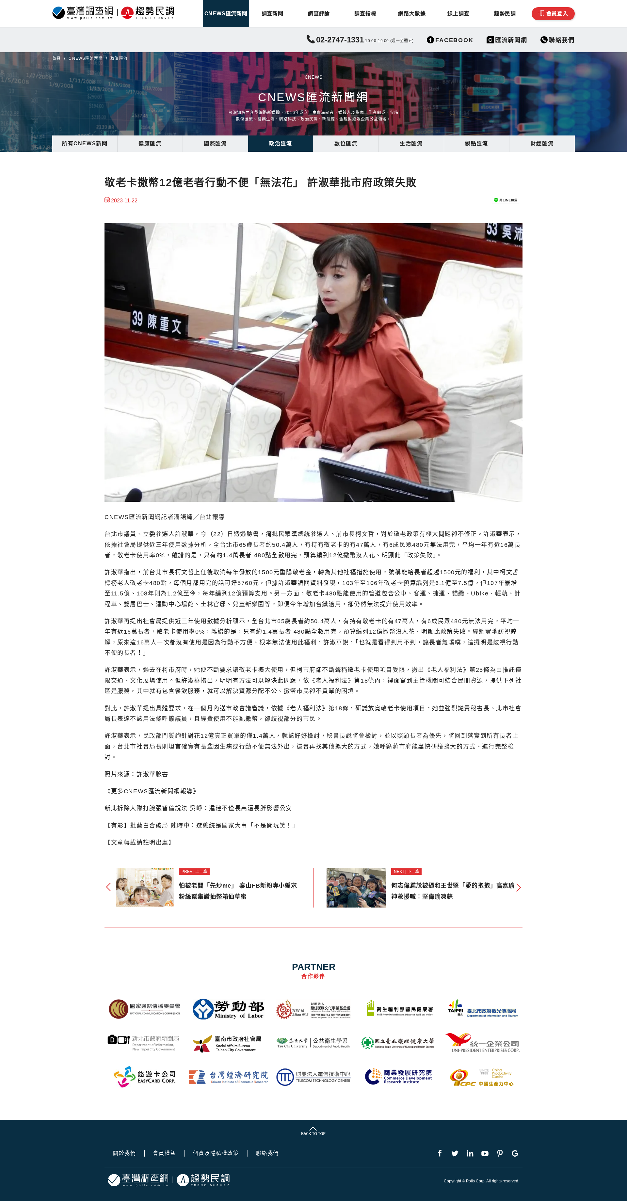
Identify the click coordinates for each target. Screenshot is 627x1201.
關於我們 (124, 1153)
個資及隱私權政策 (216, 1153)
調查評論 (319, 13)
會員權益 (164, 1153)
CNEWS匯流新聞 (226, 13)
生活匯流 (411, 143)
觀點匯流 (476, 143)
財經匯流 (542, 143)
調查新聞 (272, 13)
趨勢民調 (505, 13)
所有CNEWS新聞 (84, 143)
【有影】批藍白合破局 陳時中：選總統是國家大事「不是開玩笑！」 (201, 825)
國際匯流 (215, 143)
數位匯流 (345, 143)
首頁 (56, 58)
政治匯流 (280, 143)
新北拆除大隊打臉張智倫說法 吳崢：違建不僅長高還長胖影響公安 (198, 808)
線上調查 (458, 13)
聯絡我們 (267, 1153)
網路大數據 (412, 13)
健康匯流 (149, 143)
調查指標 (365, 13)
